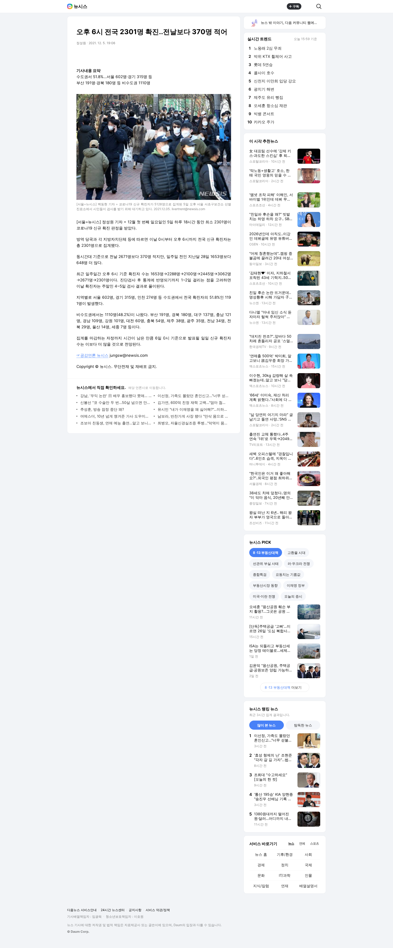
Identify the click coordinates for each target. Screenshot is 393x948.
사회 (308, 854)
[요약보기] (190, 55)
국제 (308, 865)
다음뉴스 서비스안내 (82, 910)
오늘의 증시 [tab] (293, 596)
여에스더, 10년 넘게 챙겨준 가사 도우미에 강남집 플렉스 (115, 416)
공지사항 (135, 910)
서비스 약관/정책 (158, 910)
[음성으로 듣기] (199, 55)
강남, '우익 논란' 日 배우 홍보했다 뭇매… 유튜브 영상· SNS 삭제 (115, 395)
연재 (284, 886)
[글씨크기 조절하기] (217, 55)
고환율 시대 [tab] (296, 552)
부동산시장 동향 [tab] (265, 585)
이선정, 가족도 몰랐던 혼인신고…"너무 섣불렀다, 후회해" (193, 395)
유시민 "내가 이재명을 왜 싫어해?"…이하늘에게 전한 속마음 (193, 409)
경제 (261, 865)
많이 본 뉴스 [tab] (266, 725)
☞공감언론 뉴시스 (92, 355)
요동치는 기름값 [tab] (288, 574)
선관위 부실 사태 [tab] (266, 563)
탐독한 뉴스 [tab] (303, 725)
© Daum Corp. (78, 931)
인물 (308, 875)
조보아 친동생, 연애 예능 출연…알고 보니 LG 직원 (115, 423)
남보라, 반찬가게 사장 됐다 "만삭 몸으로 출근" (193, 416)
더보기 (283, 687)
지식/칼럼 (261, 886)
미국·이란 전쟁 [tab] (264, 596)
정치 (284, 865)
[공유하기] (309, 6)
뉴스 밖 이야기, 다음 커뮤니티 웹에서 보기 (293, 22)
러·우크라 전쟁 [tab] (299, 563)
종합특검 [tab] (260, 574)
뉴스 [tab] (291, 843)
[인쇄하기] (226, 55)
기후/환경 (285, 854)
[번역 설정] (208, 55)
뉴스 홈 (261, 854)
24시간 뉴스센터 (113, 910)
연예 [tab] (302, 843)
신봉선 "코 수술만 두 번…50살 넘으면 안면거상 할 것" (115, 402)
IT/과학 (284, 875)
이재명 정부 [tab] (296, 585)
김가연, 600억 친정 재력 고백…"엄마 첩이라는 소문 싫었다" (193, 402)
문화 (261, 875)
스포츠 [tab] (314, 843)
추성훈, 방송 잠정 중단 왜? (102, 409)
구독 (296, 6)
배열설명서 (308, 886)
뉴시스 (80, 6)
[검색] (320, 6)
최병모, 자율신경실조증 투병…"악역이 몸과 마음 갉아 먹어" (193, 423)
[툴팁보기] (320, 39)
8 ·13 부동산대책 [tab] (265, 552)
